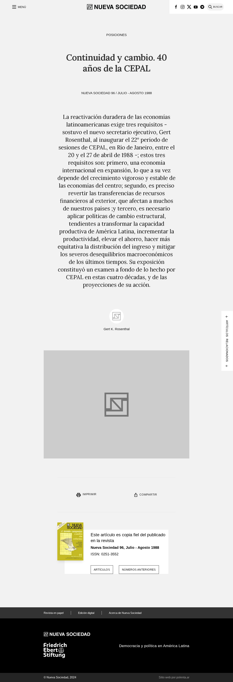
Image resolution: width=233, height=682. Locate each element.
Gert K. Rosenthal (117, 329)
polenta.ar (182, 677)
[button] (18, 7)
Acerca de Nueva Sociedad (125, 612)
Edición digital (86, 612)
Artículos (102, 569)
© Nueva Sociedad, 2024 (60, 677)
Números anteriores (139, 569)
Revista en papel (54, 612)
